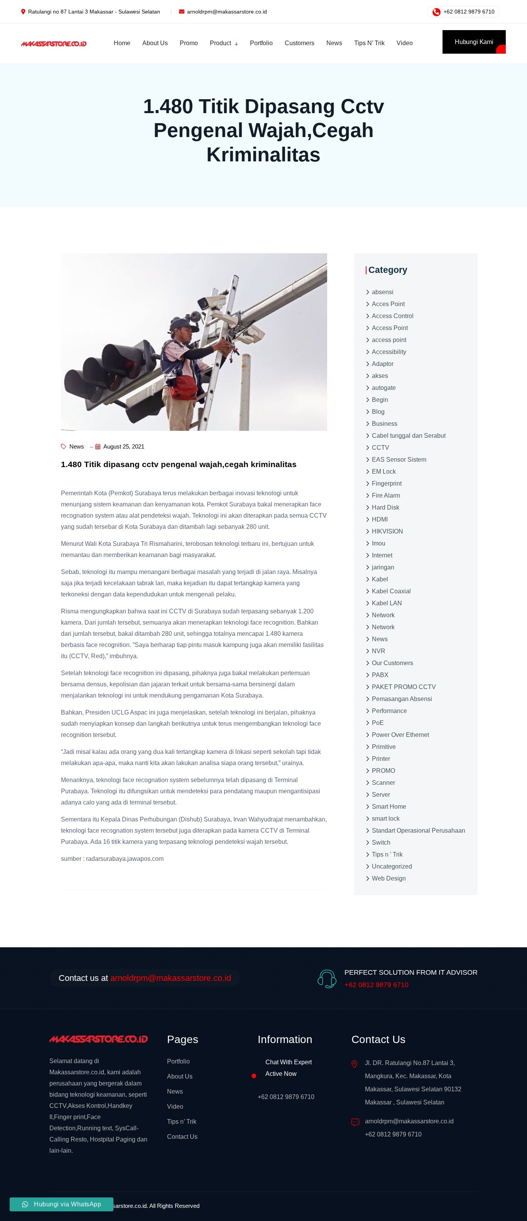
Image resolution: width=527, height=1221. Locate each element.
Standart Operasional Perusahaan (418, 830)
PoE (378, 723)
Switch (381, 842)
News (76, 446)
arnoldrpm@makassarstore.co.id (227, 11)
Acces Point (388, 304)
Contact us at (145, 978)
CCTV (380, 447)
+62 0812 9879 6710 (468, 11)
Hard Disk (385, 507)
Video (175, 1106)
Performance (389, 711)
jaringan (383, 567)
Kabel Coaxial (391, 591)
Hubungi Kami (474, 42)
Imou (378, 543)
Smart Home (389, 806)
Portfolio (178, 1061)
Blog (378, 411)
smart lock (386, 818)
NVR (378, 651)
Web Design (389, 878)
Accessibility (389, 352)
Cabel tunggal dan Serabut (409, 435)
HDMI (380, 519)
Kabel (380, 579)
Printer (381, 758)
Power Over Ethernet (400, 735)
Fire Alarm (386, 495)
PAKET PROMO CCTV (404, 687)
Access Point (390, 328)
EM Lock (384, 471)
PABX (380, 675)
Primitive (384, 746)
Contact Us (182, 1136)
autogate (384, 387)
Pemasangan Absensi (402, 699)
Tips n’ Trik (181, 1121)
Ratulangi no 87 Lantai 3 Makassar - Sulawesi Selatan (94, 11)
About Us (180, 1076)
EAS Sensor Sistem (399, 459)
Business (384, 423)
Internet (382, 555)
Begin (380, 399)
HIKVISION (387, 531)
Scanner (383, 782)
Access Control (393, 316)
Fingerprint (387, 483)
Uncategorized (392, 866)
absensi (383, 292)
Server (381, 794)
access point (389, 340)
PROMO (383, 770)
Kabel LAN (387, 603)
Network (383, 615)
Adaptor (383, 364)
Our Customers (392, 663)
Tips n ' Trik (387, 854)
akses (380, 376)
